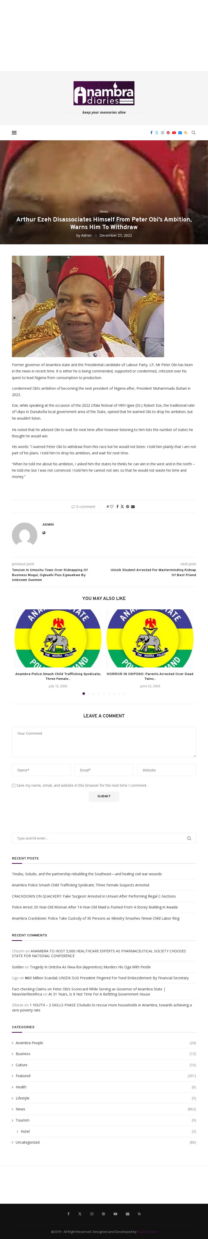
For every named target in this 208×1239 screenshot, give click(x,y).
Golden (18, 967)
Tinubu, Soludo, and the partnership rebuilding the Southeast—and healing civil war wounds (87, 873)
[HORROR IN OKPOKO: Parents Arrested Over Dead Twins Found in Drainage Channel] (150, 638)
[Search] (193, 132)
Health (106, 1087)
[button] (21, 651)
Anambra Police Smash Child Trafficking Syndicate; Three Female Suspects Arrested (80, 885)
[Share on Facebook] (117, 506)
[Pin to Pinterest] (127, 506)
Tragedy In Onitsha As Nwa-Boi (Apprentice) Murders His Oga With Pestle (90, 967)
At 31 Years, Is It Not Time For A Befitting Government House (99, 994)
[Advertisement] (104, 35)
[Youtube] (174, 132)
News (106, 1109)
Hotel (108, 1131)
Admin (86, 235)
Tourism (106, 1120)
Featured (106, 1075)
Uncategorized (106, 1142)
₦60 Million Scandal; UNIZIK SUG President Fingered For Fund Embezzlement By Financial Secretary (107, 977)
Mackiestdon (147, 1231)
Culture (106, 1064)
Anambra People (106, 1042)
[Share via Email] (133, 506)
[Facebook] (151, 132)
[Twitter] (157, 132)
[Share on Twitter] (122, 506)
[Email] (180, 132)
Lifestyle (106, 1098)
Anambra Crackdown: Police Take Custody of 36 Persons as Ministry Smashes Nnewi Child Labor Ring (95, 918)
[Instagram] (162, 132)
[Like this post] (111, 506)
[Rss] (185, 132)
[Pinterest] (168, 132)
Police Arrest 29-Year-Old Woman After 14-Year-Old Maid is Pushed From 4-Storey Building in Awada (95, 907)
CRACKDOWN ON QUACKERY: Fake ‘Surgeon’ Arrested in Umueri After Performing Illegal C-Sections (94, 896)
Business (106, 1053)
